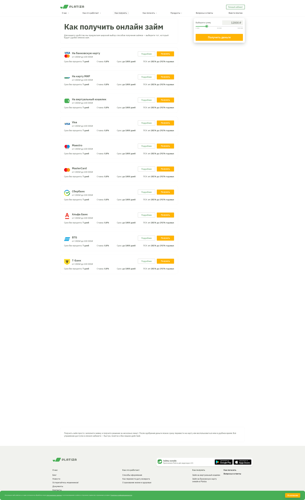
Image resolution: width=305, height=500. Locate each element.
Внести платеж (236, 13)
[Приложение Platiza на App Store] (242, 462)
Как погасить (149, 13)
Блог (54, 475)
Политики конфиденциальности (121, 495)
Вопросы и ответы (204, 13)
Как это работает (91, 13)
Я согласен (292, 495)
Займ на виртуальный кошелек (206, 475)
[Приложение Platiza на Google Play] (224, 462)
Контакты (57, 490)
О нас (64, 13)
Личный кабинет (235, 7)
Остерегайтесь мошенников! (65, 482)
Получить (165, 54)
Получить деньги (219, 37)
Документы (57, 486)
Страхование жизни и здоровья (136, 482)
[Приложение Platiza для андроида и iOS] (160, 461)
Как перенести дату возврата (136, 479)
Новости (56, 479)
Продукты (175, 13)
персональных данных (54, 495)
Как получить (121, 13)
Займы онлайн (169, 461)
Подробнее (146, 54)
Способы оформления (132, 475)
